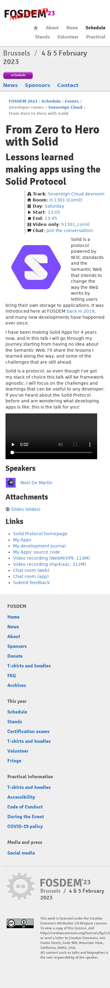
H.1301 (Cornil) (66, 200)
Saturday (54, 206)
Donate (15, 656)
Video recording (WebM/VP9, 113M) (51, 558)
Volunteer (68, 37)
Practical (95, 37)
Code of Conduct (25, 807)
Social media (21, 853)
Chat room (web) (31, 570)
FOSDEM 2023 (23, 101)
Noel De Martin (36, 482)
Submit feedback (31, 582)
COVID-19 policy (25, 826)
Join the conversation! (70, 230)
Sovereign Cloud (65, 107)
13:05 (54, 212)
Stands (42, 37)
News (72, 28)
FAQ (11, 676)
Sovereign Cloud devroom (76, 193)
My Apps (22, 539)
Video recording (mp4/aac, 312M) (49, 564)
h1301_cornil (75, 224)
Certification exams (28, 731)
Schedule (95, 28)
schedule (18, 75)
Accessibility (21, 797)
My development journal (39, 545)
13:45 (51, 218)
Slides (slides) (25, 509)
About (52, 28)
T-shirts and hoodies (29, 666)
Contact (68, 85)
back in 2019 (80, 311)
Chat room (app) (31, 576)
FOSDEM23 (30, 14)
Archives (16, 685)
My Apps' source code (36, 552)
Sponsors (37, 85)
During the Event (25, 817)
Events (72, 101)
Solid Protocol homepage (40, 533)
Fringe (14, 761)
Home (35, 28)
